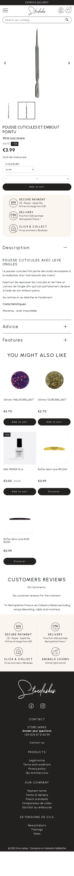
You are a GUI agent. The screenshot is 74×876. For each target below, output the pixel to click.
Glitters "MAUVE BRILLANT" (18, 399)
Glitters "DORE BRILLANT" (52, 399)
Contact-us (37, 742)
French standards (37, 799)
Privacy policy (37, 768)
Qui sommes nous (37, 772)
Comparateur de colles (37, 803)
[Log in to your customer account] (61, 10)
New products (37, 825)
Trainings (37, 829)
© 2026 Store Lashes (18, 848)
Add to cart (37, 187)
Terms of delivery (37, 795)
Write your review (14, 138)
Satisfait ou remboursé (37, 807)
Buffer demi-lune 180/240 (52, 469)
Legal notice (37, 760)
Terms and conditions (37, 764)
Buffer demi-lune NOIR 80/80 (16, 541)
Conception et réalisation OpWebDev (48, 848)
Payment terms (37, 790)
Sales (37, 833)
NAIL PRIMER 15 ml (13, 469)
